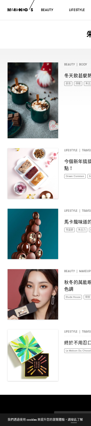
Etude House (74, 297)
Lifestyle (71, 150)
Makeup (85, 271)
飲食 (69, 84)
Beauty (69, 64)
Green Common (77, 176)
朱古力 (84, 230)
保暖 (80, 84)
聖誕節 (70, 230)
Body (83, 64)
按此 (74, 419)
